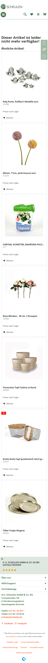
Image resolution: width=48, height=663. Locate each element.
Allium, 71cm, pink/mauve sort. (19, 174)
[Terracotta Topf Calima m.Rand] (24, 360)
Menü (3, 14)
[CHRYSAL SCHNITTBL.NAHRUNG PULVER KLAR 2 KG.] (24, 218)
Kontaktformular (36, 647)
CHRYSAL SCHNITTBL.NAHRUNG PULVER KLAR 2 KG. (24, 245)
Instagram (22, 623)
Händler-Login (12, 642)
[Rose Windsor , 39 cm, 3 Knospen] (24, 289)
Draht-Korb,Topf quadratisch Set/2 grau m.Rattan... (24, 460)
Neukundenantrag (10, 647)
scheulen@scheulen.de (11, 617)
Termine (23, 647)
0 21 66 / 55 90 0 (16, 610)
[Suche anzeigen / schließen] (25, 14)
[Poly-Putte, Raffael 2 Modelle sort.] (24, 75)
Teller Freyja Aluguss (14, 531)
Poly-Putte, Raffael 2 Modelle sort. (21, 103)
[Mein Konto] (38, 14)
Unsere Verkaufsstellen (30, 642)
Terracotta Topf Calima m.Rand (19, 388)
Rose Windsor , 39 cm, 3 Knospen (20, 317)
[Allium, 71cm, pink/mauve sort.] (24, 146)
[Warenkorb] (44, 14)
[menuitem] (3, 14)
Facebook (8, 623)
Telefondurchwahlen (24, 652)
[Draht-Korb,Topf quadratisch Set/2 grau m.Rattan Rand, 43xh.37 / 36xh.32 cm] (24, 432)
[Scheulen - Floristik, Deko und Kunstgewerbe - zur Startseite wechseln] (12, 6)
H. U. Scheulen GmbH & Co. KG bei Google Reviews (21, 563)
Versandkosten (11, 636)
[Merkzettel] (31, 14)
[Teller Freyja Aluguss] (24, 503)
